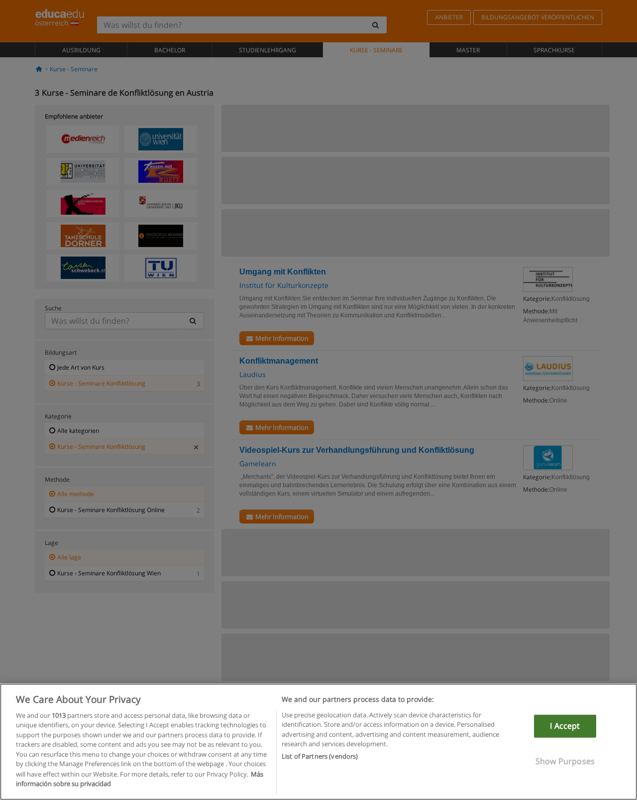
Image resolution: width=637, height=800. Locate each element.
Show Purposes (565, 760)
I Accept (565, 725)
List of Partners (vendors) (320, 756)
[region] (318, 741)
